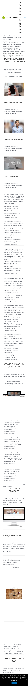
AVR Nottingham (20, 17)
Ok (14, 683)
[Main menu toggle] (25, 17)
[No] (26, 680)
